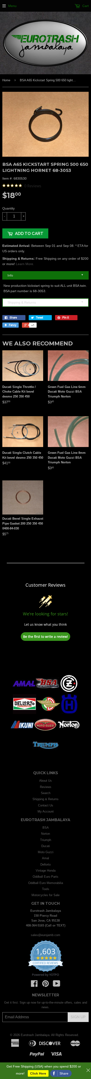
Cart (85, 6)
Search (45, 793)
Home (6, 80)
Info (45, 275)
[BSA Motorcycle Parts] (47, 692)
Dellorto (45, 864)
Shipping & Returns (45, 302)
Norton (45, 833)
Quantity (8, 208)
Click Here (38, 1073)
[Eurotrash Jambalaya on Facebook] (34, 985)
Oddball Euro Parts (45, 876)
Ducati (45, 846)
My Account (46, 811)
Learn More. (25, 264)
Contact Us (45, 805)
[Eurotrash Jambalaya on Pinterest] (45, 985)
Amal (45, 858)
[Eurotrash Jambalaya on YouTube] (56, 985)
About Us (45, 780)
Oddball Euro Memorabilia (45, 883)
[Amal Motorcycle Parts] (24, 692)
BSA (45, 827)
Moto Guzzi (45, 852)
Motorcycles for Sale (46, 895)
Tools (45, 889)
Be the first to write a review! (45, 636)
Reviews (45, 787)
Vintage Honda (46, 870)
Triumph (45, 840)
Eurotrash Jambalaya (35, 1035)
